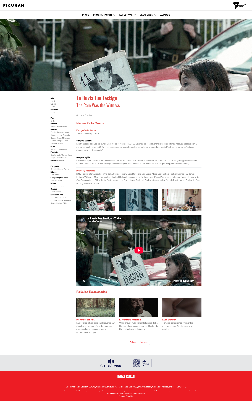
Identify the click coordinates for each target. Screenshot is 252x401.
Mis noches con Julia (85, 320)
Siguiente (144, 342)
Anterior (133, 342)
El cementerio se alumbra (130, 320)
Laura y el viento (169, 320)
